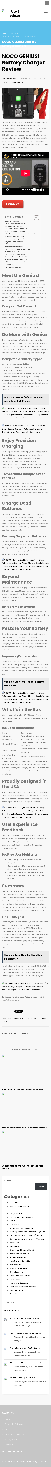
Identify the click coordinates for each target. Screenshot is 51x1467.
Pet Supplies (15, 1279)
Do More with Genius (13, 226)
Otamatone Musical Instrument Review (28, 1363)
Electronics (14, 1246)
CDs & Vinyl (14, 1224)
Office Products (16, 1272)
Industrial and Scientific (20, 1261)
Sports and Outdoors (19, 1283)
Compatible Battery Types (19, 229)
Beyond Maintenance (14, 242)
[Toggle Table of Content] (35, 217)
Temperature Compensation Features (23, 234)
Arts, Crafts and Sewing (20, 1206)
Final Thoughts (15, 267)
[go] (43, 1303)
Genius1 (38, 1018)
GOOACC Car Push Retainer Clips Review (22, 1090)
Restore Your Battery (14, 247)
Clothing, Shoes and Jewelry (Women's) (27, 1239)
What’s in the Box (12, 252)
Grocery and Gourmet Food (22, 1250)
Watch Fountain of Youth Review (25, 1348)
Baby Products (16, 1213)
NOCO (44, 1018)
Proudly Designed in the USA (17, 257)
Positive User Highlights (18, 262)
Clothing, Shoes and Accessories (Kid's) (27, 1232)
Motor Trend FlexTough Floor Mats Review (24, 1128)
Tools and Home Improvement (23, 1286)
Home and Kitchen (18, 1257)
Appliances (15, 1202)
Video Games (16, 1294)
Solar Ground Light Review (22, 1377)
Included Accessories (17, 254)
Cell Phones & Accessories (21, 1228)
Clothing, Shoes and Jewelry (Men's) (26, 1235)
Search (7, 1180)
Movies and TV (16, 1264)
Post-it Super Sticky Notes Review (25, 1333)
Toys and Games (17, 1290)
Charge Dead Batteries (15, 236)
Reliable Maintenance (17, 244)
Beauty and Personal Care (21, 1217)
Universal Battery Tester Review (24, 1318)
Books (12, 1221)
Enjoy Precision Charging (15, 231)
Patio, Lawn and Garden (20, 1275)
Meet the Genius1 (12, 221)
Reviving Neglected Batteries (20, 239)
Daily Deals (14, 1242)
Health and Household (19, 1253)
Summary (10, 265)
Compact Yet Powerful (17, 224)
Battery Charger (28, 1018)
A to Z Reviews (10, 79)
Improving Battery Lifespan (19, 249)
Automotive (19, 82)
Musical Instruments (18, 1268)
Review (4, 1022)
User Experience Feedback (16, 259)
